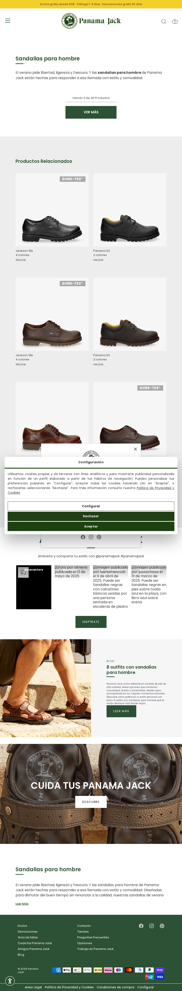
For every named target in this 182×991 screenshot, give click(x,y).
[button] (33, 587)
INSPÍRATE (91, 622)
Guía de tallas (28, 937)
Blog (21, 955)
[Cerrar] (135, 449)
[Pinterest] (99, 537)
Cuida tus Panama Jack (35, 943)
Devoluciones (28, 931)
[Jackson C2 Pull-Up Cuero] (52, 418)
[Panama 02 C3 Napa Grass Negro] (129, 210)
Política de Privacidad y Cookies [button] (69, 987)
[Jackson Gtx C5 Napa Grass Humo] (52, 314)
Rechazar (91, 516)
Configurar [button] (145, 987)
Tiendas (83, 931)
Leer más (121, 711)
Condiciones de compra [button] (115, 987)
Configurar (91, 506)
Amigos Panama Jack (33, 949)
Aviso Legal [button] (33, 987)
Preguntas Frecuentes (93, 937)
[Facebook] (83, 537)
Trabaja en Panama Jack (95, 949)
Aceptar (91, 526)
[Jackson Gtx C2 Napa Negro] (52, 210)
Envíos (22, 926)
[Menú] (8, 21)
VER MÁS (91, 112)
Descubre (91, 802)
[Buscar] (164, 21)
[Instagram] (91, 537)
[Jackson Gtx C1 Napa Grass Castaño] (129, 419)
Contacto (84, 926)
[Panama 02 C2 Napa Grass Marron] (129, 314)
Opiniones (84, 943)
